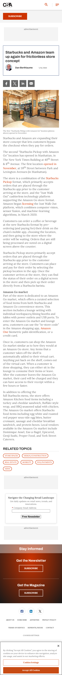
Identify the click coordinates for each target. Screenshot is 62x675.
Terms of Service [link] (16, 628)
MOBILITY (26, 462)
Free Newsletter (31, 516)
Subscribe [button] (31, 568)
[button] (57, 5)
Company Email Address (24, 508)
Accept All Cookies (31, 670)
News (7, 469)
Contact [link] (50, 628)
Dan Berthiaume (24, 67)
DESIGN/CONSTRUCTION (35, 456)
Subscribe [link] (22, 620)
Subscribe (15, 16)
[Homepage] (7, 5)
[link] (6, 83)
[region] (31, 658)
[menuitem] (6, 83)
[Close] (58, 646)
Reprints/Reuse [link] (35, 628)
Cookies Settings (31, 635)
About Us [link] (10, 620)
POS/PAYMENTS (44, 462)
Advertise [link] (34, 620)
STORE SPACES (11, 456)
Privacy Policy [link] (49, 620)
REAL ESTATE (11, 462)
